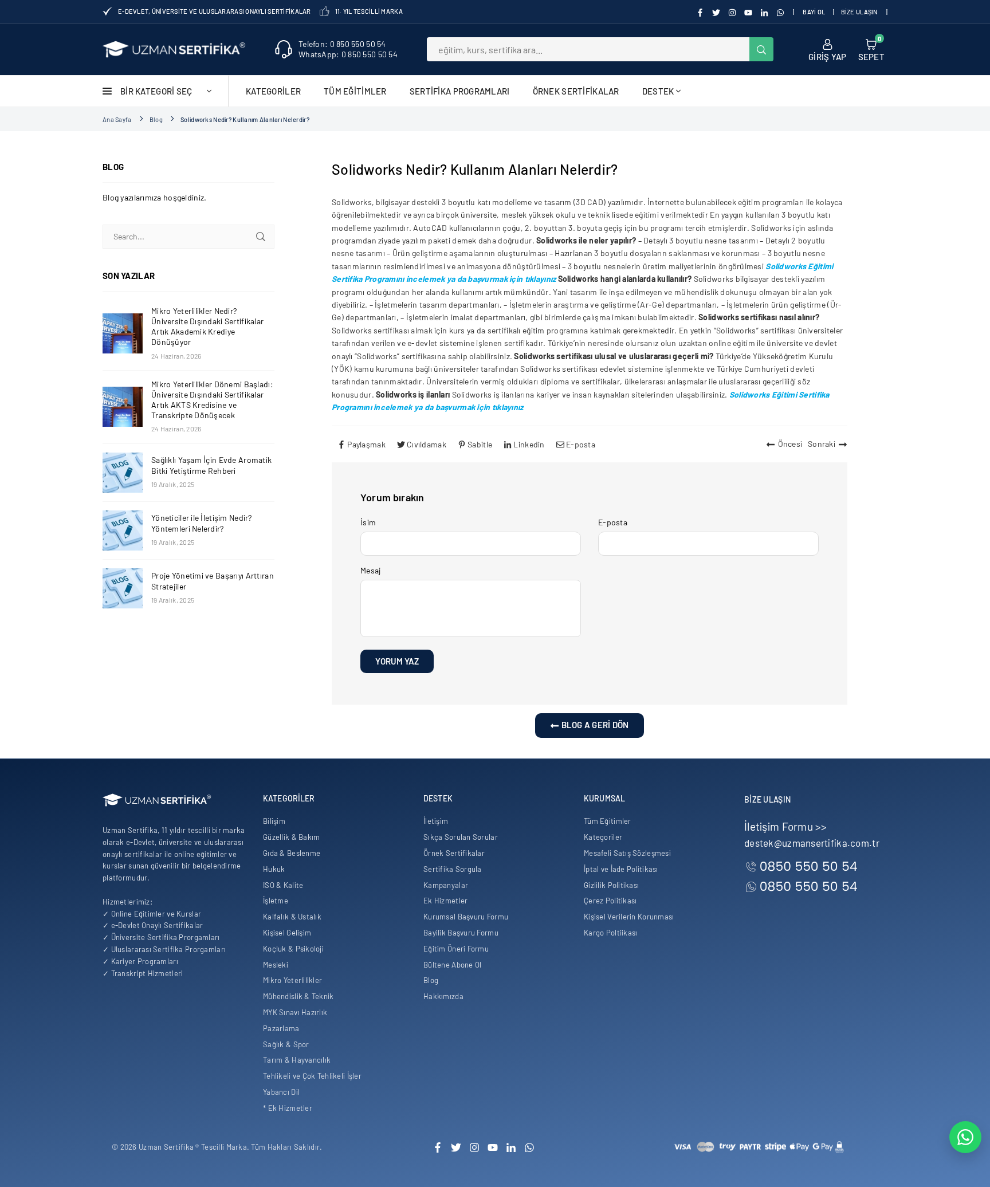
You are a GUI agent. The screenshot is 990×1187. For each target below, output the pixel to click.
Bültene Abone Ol (452, 964)
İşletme (275, 900)
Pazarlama (281, 1028)
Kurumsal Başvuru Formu (465, 916)
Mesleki (275, 964)
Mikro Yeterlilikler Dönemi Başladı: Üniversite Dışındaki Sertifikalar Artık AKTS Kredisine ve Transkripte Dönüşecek (212, 399)
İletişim (435, 821)
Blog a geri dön (593, 725)
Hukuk (274, 869)
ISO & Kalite (283, 885)
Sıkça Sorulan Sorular (460, 837)
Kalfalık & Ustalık (292, 916)
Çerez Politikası (610, 900)
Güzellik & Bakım (291, 837)
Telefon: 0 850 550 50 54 (342, 44)
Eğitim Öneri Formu (456, 948)
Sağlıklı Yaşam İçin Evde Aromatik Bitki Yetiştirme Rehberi (211, 465)
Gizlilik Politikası (611, 885)
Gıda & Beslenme (291, 853)
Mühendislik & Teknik (298, 996)
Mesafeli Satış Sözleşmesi (627, 853)
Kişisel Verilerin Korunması (629, 916)
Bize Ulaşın (859, 11)
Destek (658, 91)
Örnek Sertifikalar (576, 91)
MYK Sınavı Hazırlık (295, 1012)
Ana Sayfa (117, 119)
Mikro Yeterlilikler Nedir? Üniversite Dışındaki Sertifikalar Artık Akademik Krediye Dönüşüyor (207, 326)
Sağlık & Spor (286, 1044)
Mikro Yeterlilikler (292, 980)
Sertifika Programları (460, 91)
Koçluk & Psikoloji (293, 948)
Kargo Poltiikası (610, 932)
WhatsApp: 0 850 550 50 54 (348, 54)
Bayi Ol (814, 11)
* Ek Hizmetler (287, 1108)
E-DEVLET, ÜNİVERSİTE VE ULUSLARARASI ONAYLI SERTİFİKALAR (214, 11)
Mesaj (370, 570)
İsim (368, 522)
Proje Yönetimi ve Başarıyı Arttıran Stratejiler (212, 581)
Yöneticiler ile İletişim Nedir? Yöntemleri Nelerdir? (201, 523)
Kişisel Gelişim (287, 932)
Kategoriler (273, 91)
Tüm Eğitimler (355, 91)
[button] (871, 49)
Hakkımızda (443, 996)
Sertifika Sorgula (452, 869)
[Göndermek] (260, 236)
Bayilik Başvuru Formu (460, 932)
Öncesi (790, 444)
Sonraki (821, 444)
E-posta (612, 522)
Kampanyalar (445, 885)
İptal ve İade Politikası (621, 869)
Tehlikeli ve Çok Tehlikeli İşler (312, 1075)
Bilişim (274, 821)
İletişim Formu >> (785, 826)
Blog (156, 119)
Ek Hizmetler (445, 900)
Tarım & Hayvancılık (297, 1059)
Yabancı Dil (281, 1091)
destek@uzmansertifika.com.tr (811, 842)
